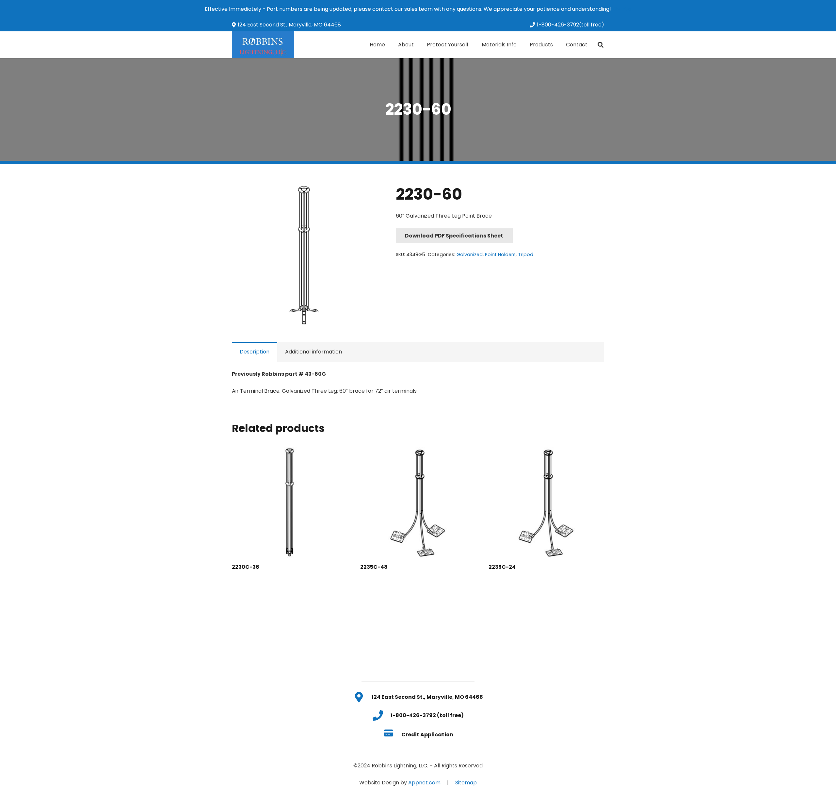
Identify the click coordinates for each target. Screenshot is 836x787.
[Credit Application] (392, 734)
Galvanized (470, 254)
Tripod (525, 254)
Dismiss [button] (621, 9)
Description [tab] (254, 351)
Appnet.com (424, 782)
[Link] (263, 44)
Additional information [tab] (313, 351)
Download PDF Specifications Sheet (454, 235)
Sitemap (466, 782)
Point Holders (500, 254)
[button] (362, 195)
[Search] (600, 45)
